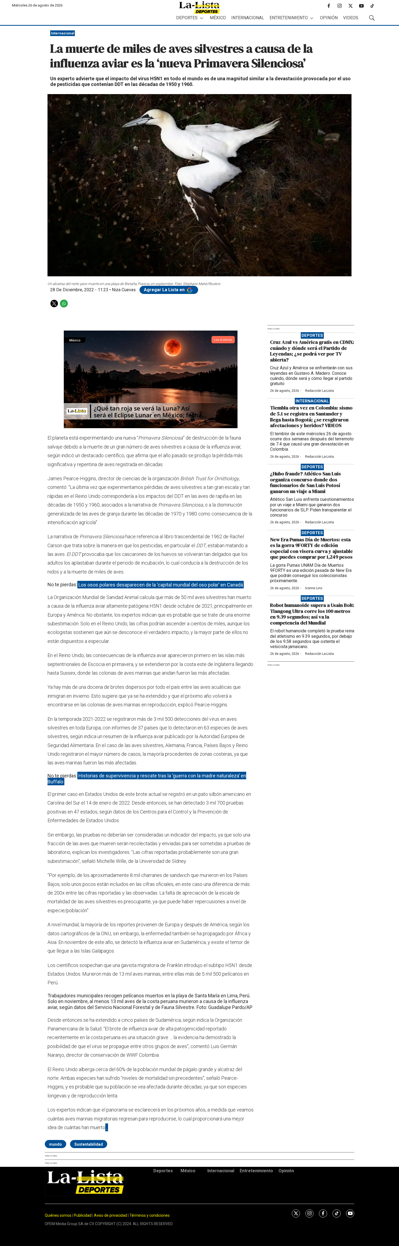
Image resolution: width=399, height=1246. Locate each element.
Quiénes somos (58, 1215)
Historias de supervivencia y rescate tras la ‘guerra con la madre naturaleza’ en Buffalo (146, 778)
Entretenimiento (289, 17)
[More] (201, 18)
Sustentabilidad (88, 1144)
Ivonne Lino (313, 588)
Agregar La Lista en (165, 289)
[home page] (199, 7)
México (218, 17)
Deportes (187, 17)
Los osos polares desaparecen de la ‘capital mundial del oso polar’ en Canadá (160, 584)
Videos (350, 17)
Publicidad (83, 1215)
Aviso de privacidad (110, 1215)
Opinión (329, 17)
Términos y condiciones (149, 1215)
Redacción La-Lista (319, 391)
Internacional (247, 17)
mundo (55, 1144)
